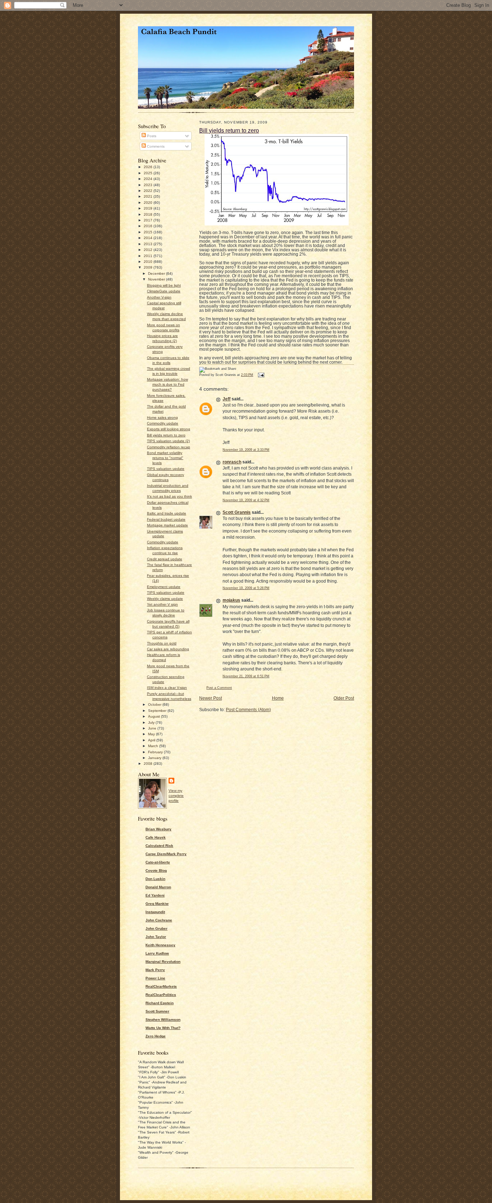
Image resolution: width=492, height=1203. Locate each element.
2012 (148, 250)
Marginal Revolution (163, 962)
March (153, 746)
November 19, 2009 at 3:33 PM (246, 450)
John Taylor (156, 937)
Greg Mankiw (157, 904)
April (152, 740)
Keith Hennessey (160, 945)
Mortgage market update (167, 525)
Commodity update (162, 423)
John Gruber (156, 928)
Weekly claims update (165, 599)
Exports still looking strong (168, 429)
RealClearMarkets (161, 986)
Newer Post (210, 698)
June (152, 728)
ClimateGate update (163, 291)
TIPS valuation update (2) (168, 441)
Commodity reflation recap (168, 447)
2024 (148, 179)
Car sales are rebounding (168, 649)
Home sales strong (162, 417)
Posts (151, 136)
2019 (148, 208)
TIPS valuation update (165, 469)
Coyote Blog (156, 870)
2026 (148, 167)
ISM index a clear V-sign (167, 688)
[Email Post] (260, 375)
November (157, 279)
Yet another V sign (162, 604)
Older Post (344, 698)
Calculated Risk (159, 846)
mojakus (231, 600)
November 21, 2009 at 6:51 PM (246, 676)
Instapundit (155, 912)
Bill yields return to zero (166, 435)
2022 (148, 191)
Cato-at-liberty (158, 862)
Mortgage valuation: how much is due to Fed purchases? (167, 384)
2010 (148, 262)
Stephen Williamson (163, 1020)
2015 (148, 232)
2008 (148, 764)
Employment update (163, 587)
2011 (148, 256)
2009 (148, 267)
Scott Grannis (237, 512)
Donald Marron (158, 887)
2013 (148, 244)
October (155, 704)
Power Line (155, 978)
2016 (148, 226)
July (152, 722)
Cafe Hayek (156, 837)
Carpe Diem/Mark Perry (166, 854)
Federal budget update (166, 519)
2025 (148, 173)
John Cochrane (159, 920)
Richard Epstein (160, 1003)
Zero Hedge (156, 1036)
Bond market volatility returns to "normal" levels (165, 458)
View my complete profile (176, 796)
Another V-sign (159, 297)
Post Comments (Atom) (248, 710)
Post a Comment (219, 688)
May (152, 734)
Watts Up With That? (163, 1028)
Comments (155, 146)
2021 (148, 196)
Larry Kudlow (157, 953)
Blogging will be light (164, 285)
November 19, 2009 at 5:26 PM (246, 588)
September (157, 711)
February (156, 752)
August (154, 716)
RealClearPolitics (161, 995)
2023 (148, 185)
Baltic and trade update (166, 513)
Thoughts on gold (161, 643)
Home (278, 698)
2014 (148, 238)
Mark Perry (155, 970)
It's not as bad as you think (169, 496)
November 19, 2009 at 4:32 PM (246, 500)
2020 (148, 203)
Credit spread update (164, 559)
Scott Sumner (157, 1011)
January (155, 758)
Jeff (227, 399)
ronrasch (232, 462)
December (157, 273)
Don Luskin (155, 879)
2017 (148, 220)
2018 (148, 214)
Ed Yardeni (155, 895)
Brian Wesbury (158, 829)
